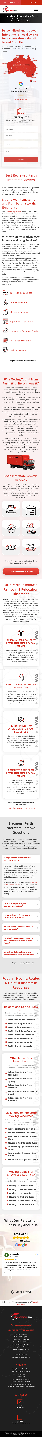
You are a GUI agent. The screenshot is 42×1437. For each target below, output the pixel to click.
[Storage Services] (31, 509)
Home (14, 19)
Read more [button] (8, 1273)
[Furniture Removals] (11, 509)
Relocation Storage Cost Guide (23, 1159)
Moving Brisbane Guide (21, 1197)
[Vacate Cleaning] (31, 528)
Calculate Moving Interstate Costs (22, 808)
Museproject (26, 1435)
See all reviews (21, 100)
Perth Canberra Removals (21, 1034)
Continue (21, 159)
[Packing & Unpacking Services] (11, 528)
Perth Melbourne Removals (21, 1019)
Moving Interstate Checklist (21, 1132)
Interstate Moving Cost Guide (22, 1129)
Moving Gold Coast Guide (22, 1200)
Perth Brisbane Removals (21, 1027)
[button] (10, 2)
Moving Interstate (23, 19)
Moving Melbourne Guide (22, 1189)
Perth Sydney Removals (20, 1023)
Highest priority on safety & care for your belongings (21, 728)
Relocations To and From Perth (21, 1008)
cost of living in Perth (13, 212)
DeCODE (14, 1435)
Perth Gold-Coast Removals (22, 1031)
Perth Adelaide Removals (20, 1038)
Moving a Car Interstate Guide (22, 1143)
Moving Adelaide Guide (21, 1204)
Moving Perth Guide (20, 1193)
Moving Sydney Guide (21, 1185)
